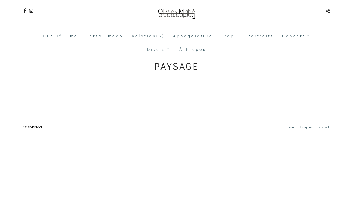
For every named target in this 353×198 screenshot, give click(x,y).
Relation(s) (148, 35)
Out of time (60, 35)
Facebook (324, 127)
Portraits (261, 35)
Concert (293, 35)
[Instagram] (31, 11)
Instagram (306, 127)
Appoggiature (193, 35)
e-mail (291, 127)
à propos (192, 49)
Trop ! (230, 35)
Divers (156, 49)
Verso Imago (104, 35)
